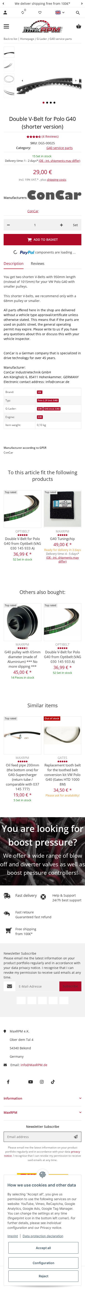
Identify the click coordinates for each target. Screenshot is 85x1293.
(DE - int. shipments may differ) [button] (59, 161)
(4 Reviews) (50, 136)
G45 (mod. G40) (52, 408)
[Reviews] (22, 535)
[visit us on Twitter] (31, 1000)
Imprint (12, 1236)
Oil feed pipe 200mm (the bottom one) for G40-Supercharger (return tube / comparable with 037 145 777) (22, 777)
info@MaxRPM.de (34, 1065)
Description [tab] (14, 263)
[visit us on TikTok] (63, 1000)
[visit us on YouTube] (42, 1000)
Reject (43, 1276)
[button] (3, 3)
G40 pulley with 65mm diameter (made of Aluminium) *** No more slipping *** (23, 659)
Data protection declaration (43, 1236)
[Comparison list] (22, 13)
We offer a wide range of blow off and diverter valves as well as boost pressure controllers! (42, 864)
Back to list (10, 39)
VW (39, 392)
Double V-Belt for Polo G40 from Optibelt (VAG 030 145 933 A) (22, 543)
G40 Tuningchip (62, 538)
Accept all (43, 1248)
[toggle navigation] (6, 26)
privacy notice (29, 968)
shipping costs (56, 179)
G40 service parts (59, 148)
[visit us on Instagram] (53, 1000)
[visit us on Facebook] (21, 1000)
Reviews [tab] (37, 263)
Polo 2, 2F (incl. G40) (48, 400)
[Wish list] (40, 13)
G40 (40, 408)
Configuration (43, 1263)
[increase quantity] (61, 225)
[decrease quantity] (8, 225)
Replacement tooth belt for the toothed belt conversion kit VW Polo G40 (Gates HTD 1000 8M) (62, 774)
